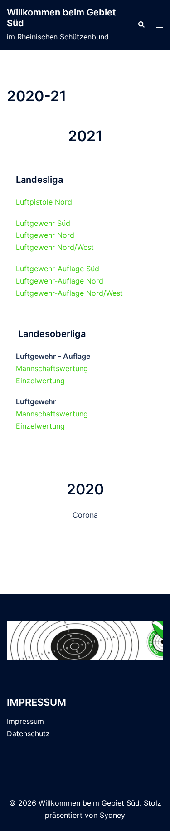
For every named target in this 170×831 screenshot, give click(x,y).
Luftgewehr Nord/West (55, 247)
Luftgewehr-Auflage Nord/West (69, 293)
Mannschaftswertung (52, 368)
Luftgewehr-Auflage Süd (57, 268)
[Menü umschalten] (159, 25)
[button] (141, 25)
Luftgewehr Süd (43, 223)
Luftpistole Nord (44, 201)
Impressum (25, 721)
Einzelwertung (40, 380)
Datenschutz (28, 733)
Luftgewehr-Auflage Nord (59, 280)
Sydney (112, 815)
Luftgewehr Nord (45, 235)
